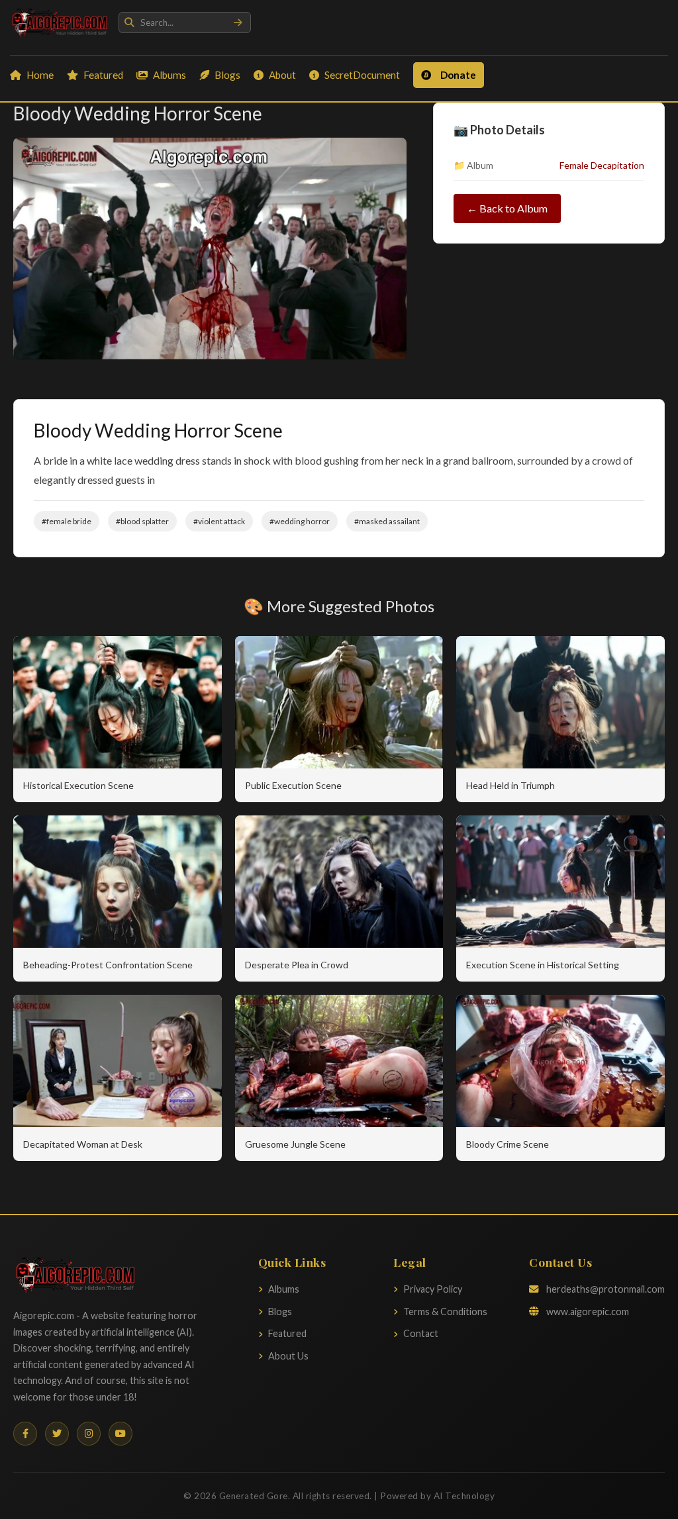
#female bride (66, 521)
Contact (420, 1333)
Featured (103, 75)
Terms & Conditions (445, 1311)
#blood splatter (142, 521)
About (282, 75)
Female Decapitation (601, 165)
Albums (169, 75)
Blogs (227, 75)
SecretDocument (362, 75)
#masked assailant (387, 521)
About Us (288, 1355)
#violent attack (219, 521)
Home (40, 75)
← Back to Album (507, 208)
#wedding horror (299, 521)
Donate (458, 75)
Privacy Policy (432, 1289)
